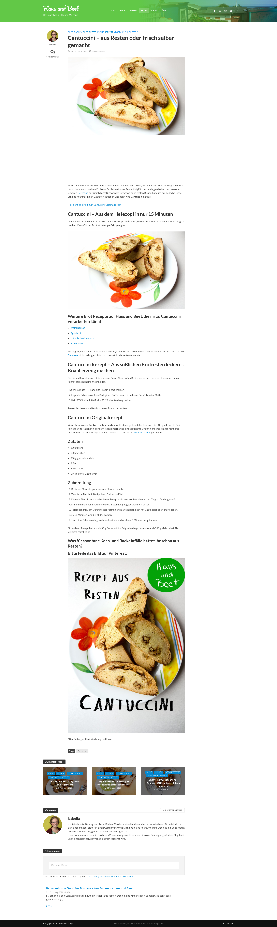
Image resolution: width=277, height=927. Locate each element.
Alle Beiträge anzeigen (172, 810)
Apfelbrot (76, 333)
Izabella (52, 44)
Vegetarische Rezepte (126, 32)
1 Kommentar (52, 56)
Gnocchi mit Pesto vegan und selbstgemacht (64, 783)
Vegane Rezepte (75, 773)
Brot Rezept (90, 32)
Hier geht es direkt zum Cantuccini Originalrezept (94, 204)
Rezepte (109, 32)
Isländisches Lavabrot (82, 338)
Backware (73, 355)
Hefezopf (83, 193)
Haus (122, 10)
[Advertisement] (126, 159)
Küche (144, 10)
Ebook (154, 10)
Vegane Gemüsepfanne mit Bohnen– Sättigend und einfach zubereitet (163, 783)
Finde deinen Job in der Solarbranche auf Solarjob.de (138, 923)
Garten (133, 10)
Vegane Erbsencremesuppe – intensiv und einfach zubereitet (114, 783)
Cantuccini (82, 751)
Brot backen (75, 32)
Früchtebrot (77, 343)
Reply (49, 906)
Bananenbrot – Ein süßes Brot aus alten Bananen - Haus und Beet (89, 888)
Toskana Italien (142, 432)
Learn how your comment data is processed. (109, 876)
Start (113, 10)
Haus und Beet (61, 8)
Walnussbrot (78, 327)
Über (164, 10)
